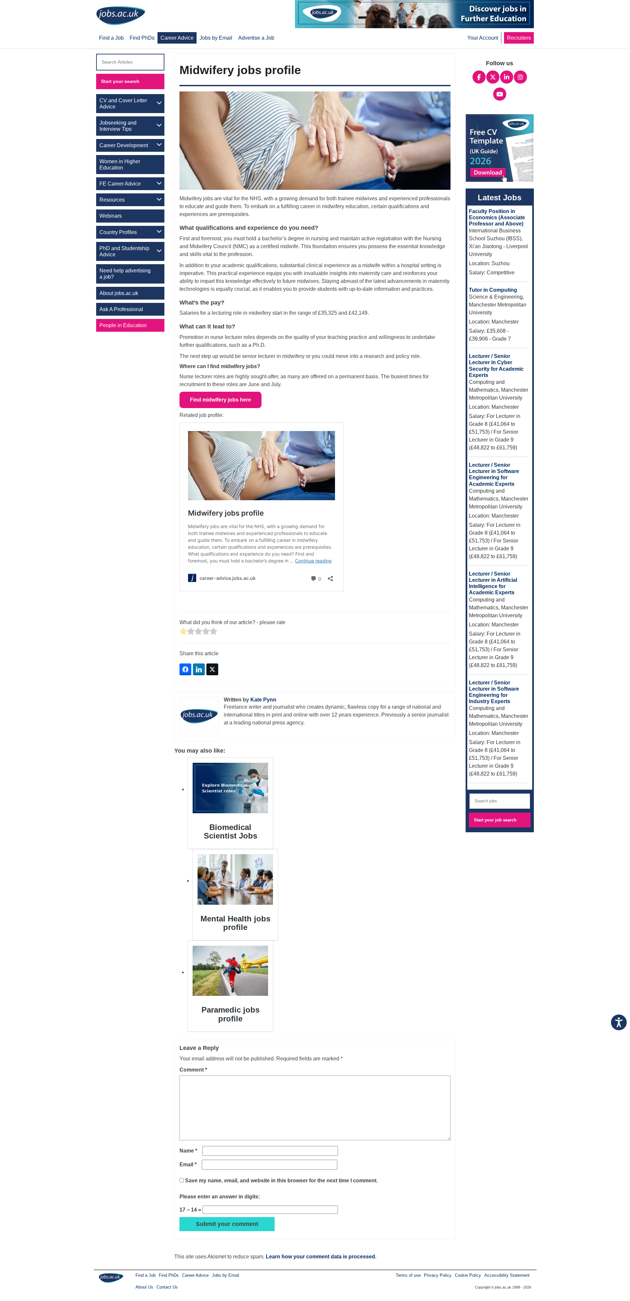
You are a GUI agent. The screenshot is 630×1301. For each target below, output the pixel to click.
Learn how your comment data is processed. (321, 1256)
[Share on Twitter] (212, 669)
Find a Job (146, 1275)
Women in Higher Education (119, 164)
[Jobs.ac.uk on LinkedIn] (507, 76)
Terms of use (408, 1275)
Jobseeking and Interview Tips (117, 126)
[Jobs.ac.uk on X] (493, 76)
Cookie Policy (468, 1275)
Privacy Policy (438, 1275)
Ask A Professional (121, 309)
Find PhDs (169, 1275)
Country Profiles (118, 232)
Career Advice (195, 1275)
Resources (112, 200)
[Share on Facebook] (185, 669)
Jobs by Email (225, 1275)
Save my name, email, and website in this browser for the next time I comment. (281, 1180)
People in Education (123, 325)
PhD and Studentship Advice (124, 251)
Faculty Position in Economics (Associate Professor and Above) (497, 217)
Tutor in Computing (493, 290)
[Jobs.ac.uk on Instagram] (520, 76)
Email (188, 1164)
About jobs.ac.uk (118, 293)
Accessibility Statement (507, 1275)
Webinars (110, 216)
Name (188, 1150)
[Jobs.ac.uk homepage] (122, 15)
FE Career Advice (120, 184)
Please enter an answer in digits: (219, 1196)
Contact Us (167, 1287)
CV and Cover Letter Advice (123, 103)
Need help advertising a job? (125, 274)
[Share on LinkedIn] (199, 669)
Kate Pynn (263, 699)
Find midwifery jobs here (220, 400)
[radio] (183, 631)
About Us (144, 1287)
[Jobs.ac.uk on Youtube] (500, 93)
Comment (193, 1070)
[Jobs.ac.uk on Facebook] (479, 76)
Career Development (123, 145)
